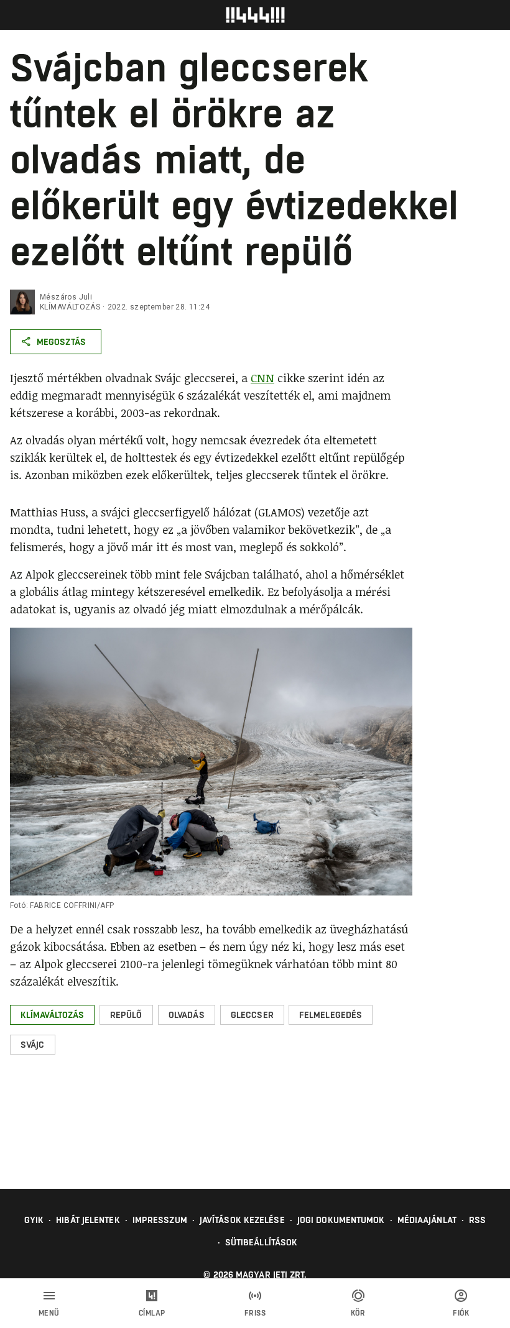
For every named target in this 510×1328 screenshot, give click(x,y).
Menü (49, 1313)
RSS (477, 1220)
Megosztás (61, 342)
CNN (262, 377)
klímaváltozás (70, 307)
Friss (255, 1313)
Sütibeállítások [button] (261, 1242)
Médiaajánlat (427, 1220)
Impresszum (159, 1220)
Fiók (461, 1313)
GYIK (34, 1220)
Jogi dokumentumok (341, 1220)
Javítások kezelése (242, 1220)
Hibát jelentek (87, 1220)
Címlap (152, 1313)
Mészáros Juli (66, 297)
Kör (358, 1313)
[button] (52, 1015)
